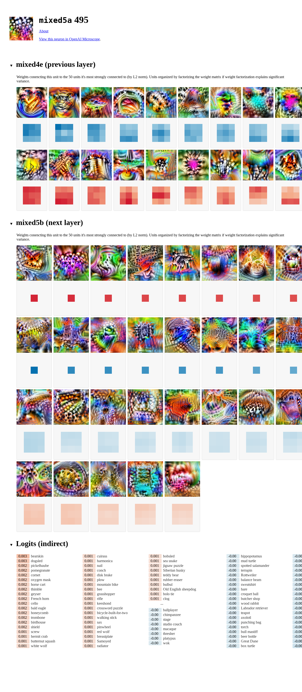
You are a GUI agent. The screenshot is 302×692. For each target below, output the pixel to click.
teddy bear (171, 575)
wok (166, 643)
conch (101, 570)
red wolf (103, 632)
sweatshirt (248, 584)
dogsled (36, 561)
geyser (36, 594)
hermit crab (39, 636)
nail (99, 566)
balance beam (251, 580)
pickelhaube (40, 566)
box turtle (248, 646)
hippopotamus (251, 556)
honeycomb (39, 613)
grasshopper (106, 594)
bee (99, 589)
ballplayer (170, 610)
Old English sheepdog (179, 589)
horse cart (38, 584)
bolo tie (168, 594)
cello (34, 603)
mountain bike (107, 584)
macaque (169, 629)
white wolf (39, 646)
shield (35, 627)
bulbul (167, 584)
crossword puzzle (110, 608)
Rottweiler (248, 575)
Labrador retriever (254, 608)
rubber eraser (172, 580)
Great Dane (249, 641)
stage (167, 619)
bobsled (169, 556)
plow (101, 580)
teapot (245, 613)
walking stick (107, 618)
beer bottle (248, 636)
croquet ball (249, 594)
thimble (36, 589)
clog (166, 599)
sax (99, 622)
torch (244, 627)
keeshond (104, 603)
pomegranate (40, 570)
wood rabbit (250, 603)
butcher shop (250, 599)
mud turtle (248, 561)
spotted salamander (255, 566)
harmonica (105, 561)
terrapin (246, 570)
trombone (38, 618)
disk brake (104, 575)
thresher (169, 634)
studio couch (172, 624)
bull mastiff (249, 632)
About (43, 31)
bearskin (37, 556)
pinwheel (104, 627)
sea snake (170, 561)
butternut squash (43, 641)
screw (35, 632)
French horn (40, 599)
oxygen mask (41, 580)
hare (244, 589)
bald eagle (38, 608)
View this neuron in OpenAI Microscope (69, 39)
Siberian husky (174, 570)
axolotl (246, 618)
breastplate (105, 636)
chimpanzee (172, 615)
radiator (102, 646)
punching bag (251, 622)
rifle (100, 599)
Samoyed (104, 641)
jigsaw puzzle (173, 566)
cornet (35, 575)
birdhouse (38, 622)
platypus (169, 638)
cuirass (102, 556)
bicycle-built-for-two (112, 613)
